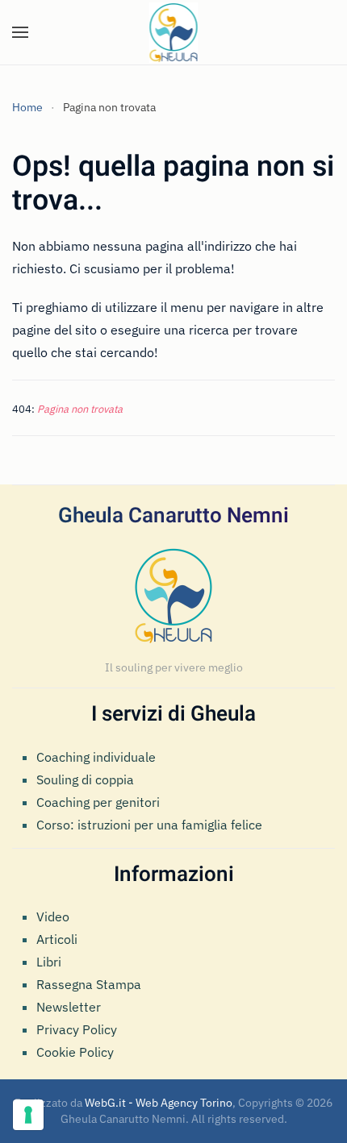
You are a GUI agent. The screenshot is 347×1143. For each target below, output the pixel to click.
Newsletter (68, 1007)
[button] (20, 32)
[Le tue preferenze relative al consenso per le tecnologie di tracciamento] (28, 1114)
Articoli (56, 939)
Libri (48, 962)
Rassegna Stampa (88, 984)
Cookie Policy (75, 1052)
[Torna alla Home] (174, 32)
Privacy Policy (76, 1029)
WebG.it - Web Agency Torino (158, 1102)
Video (52, 916)
